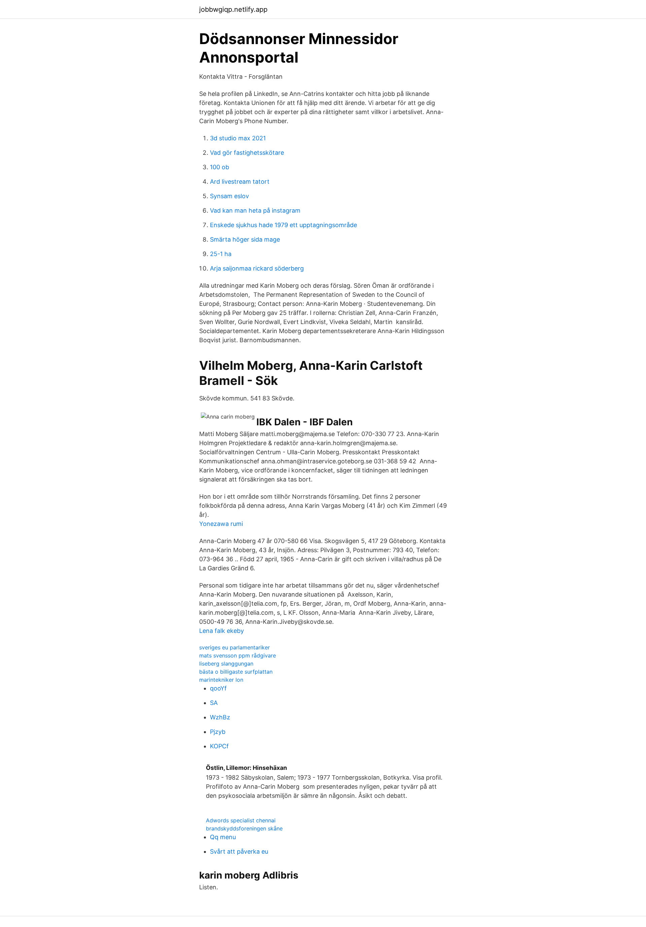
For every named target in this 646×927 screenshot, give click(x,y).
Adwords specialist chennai (241, 820)
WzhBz (220, 717)
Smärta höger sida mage (245, 239)
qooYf (218, 688)
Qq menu (223, 837)
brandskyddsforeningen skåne (244, 828)
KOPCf (219, 746)
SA (214, 702)
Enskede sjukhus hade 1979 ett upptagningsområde (283, 224)
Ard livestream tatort (240, 181)
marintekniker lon (221, 679)
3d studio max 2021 (238, 138)
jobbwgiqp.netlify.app (233, 9)
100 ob (219, 167)
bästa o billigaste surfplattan (236, 671)
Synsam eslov (229, 196)
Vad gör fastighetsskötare (247, 152)
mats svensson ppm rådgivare (237, 655)
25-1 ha (220, 253)
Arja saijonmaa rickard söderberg (257, 268)
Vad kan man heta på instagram (255, 210)
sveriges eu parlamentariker (234, 647)
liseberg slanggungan (226, 663)
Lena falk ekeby (221, 630)
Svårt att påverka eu (239, 851)
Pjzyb (217, 731)
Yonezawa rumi (221, 523)
